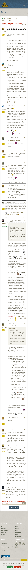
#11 (24, 417)
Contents (3, 532)
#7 (24, 185)
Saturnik (4, 109)
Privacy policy (5, 547)
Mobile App (18, 536)
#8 (24, 202)
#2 (24, 64)
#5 (24, 150)
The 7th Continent (12, 23)
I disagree (17, 567)
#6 (24, 162)
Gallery (3, 534)
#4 (24, 137)
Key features (4, 530)
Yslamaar (4, 67)
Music (17, 530)
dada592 (3, 490)
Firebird (4, 223)
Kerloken (4, 448)
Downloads (18, 532)
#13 (24, 445)
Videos (17, 528)
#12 (24, 429)
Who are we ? (4, 543)
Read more (21, 565)
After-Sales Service (6, 551)
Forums (4, 23)
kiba (3, 206)
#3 (24, 105)
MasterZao (4, 327)
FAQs (16, 526)
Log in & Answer (14, 507)
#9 (24, 220)
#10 (24, 323)
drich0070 (4, 31)
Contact (3, 549)
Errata (16, 534)
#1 (24, 28)
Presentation (4, 526)
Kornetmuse (4, 141)
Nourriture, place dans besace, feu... (12, 19)
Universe (3, 528)
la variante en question (14, 140)
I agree (10, 567)
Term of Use (4, 545)
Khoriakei (4, 433)
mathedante (4, 189)
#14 (24, 487)
